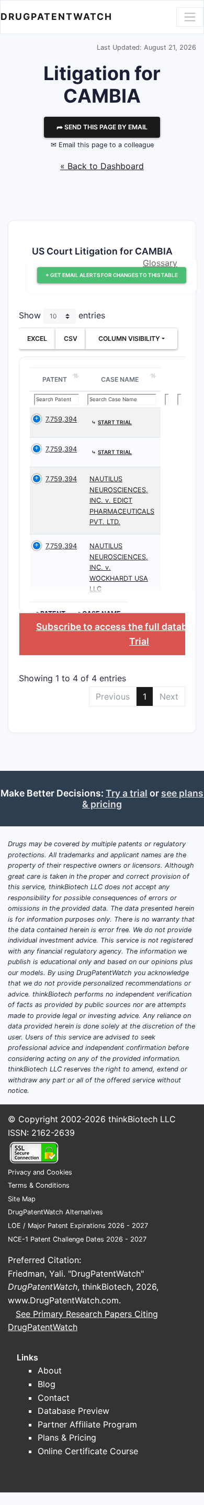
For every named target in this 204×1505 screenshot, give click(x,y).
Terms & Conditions (39, 1185)
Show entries (62, 315)
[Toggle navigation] (189, 16)
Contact (54, 1397)
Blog (46, 1384)
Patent (54, 379)
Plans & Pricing (67, 1437)
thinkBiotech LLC (142, 1119)
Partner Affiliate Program (87, 1424)
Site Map (22, 1199)
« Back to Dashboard (102, 166)
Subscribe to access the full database (119, 626)
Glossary (160, 263)
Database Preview (73, 1411)
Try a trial (127, 793)
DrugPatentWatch (56, 16)
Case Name (120, 379)
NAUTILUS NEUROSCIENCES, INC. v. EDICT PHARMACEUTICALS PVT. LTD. (121, 500)
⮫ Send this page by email (102, 127)
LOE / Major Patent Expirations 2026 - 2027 (78, 1226)
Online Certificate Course (88, 1451)
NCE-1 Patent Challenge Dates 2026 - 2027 (77, 1239)
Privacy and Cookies (40, 1172)
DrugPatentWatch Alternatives (55, 1212)
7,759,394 (61, 419)
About (50, 1370)
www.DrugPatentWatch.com (63, 1300)
